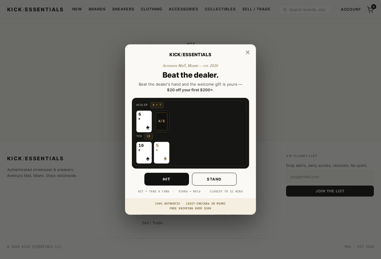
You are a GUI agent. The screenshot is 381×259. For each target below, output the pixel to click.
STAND (214, 179)
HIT (167, 179)
